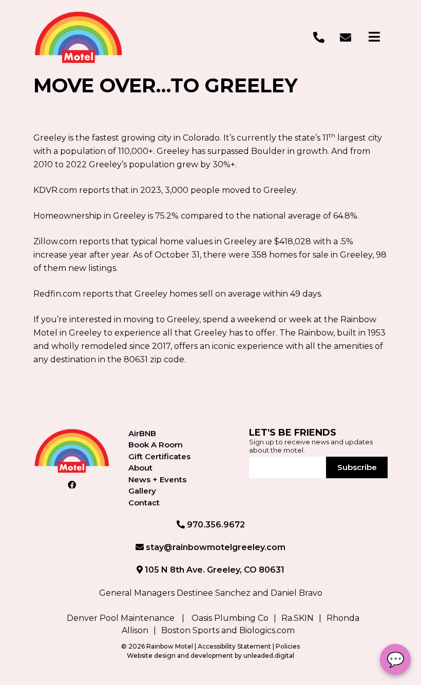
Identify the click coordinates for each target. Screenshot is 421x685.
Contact (144, 502)
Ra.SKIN (297, 618)
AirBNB (142, 433)
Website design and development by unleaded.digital (210, 655)
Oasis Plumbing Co (230, 618)
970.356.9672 (215, 525)
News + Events (157, 479)
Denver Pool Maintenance (121, 618)
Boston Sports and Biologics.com (228, 630)
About (140, 468)
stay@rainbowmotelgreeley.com (214, 547)
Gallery (142, 491)
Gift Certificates (159, 456)
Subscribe (357, 467)
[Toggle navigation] (374, 37)
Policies (288, 646)
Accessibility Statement (235, 646)
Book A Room (155, 444)
